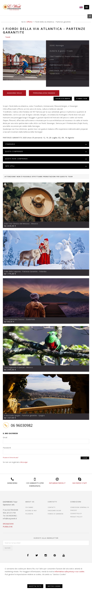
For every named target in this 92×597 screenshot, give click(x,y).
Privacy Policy (76, 517)
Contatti (51, 507)
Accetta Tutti (35, 586)
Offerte (29, 22)
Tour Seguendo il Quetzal (14, 367)
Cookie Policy (76, 513)
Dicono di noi (31, 510)
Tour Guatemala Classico (14, 319)
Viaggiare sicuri (54, 510)
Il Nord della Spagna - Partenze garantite (20, 415)
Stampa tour (81, 98)
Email (5, 437)
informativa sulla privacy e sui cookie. (70, 571)
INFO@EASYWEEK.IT (57, 483)
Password (7, 448)
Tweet (7, 37)
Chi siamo (29, 507)
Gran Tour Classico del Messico (16, 223)
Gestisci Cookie (54, 586)
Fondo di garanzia (55, 514)
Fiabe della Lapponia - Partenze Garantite (20, 271)
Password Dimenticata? (10, 457)
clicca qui (23, 462)
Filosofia (29, 514)
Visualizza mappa (62, 98)
